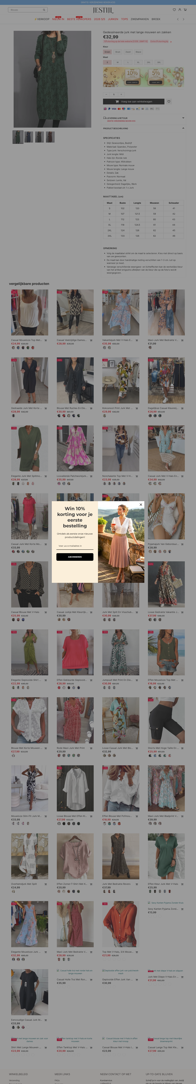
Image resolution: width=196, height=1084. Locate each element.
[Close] (140, 504)
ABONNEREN (75, 557)
